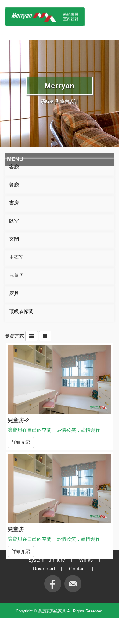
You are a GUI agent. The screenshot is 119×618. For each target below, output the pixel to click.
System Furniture (46, 560)
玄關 (14, 239)
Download (44, 568)
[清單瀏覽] (31, 335)
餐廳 (14, 184)
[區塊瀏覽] (45, 335)
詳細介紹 (21, 442)
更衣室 (16, 257)
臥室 (14, 220)
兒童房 (16, 275)
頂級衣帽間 (21, 311)
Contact (77, 568)
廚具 (14, 293)
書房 (14, 202)
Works (86, 560)
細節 (59, 380)
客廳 (14, 166)
